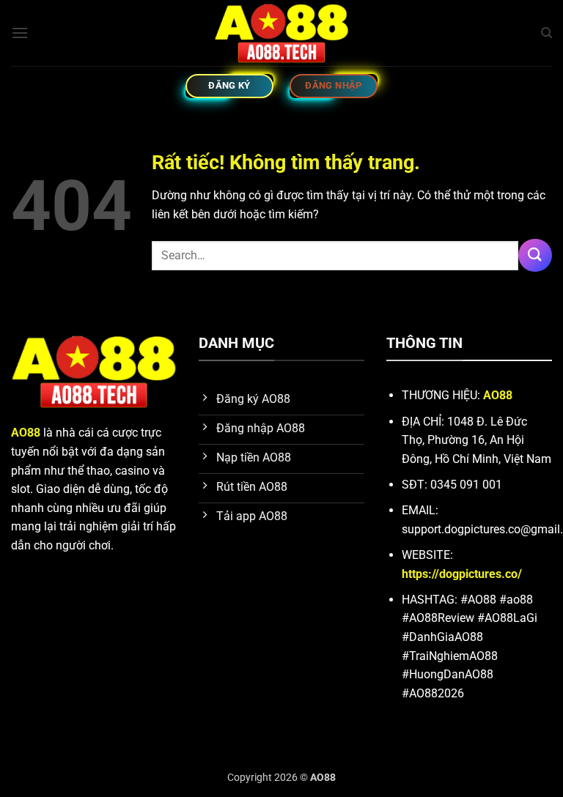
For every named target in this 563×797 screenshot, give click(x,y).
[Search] (546, 33)
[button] (20, 33)
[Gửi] (535, 255)
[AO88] (281, 33)
